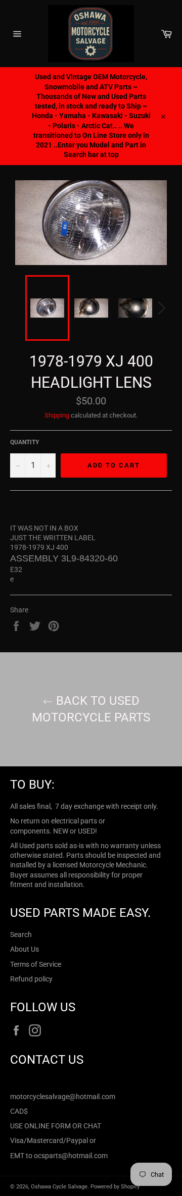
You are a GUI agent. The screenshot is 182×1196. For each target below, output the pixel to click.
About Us (24, 949)
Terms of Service (35, 964)
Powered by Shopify (115, 1186)
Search (21, 934)
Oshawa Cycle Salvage (59, 1186)
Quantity (24, 442)
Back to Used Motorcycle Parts (91, 709)
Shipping (56, 415)
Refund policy (31, 979)
